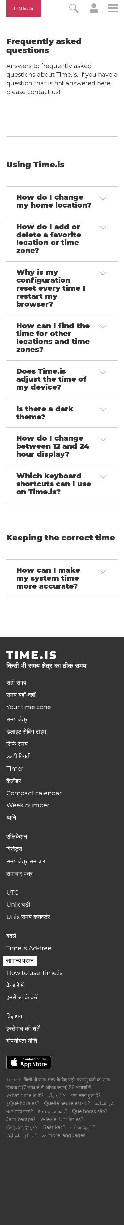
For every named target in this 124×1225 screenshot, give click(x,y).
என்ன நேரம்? (82, 1127)
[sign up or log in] (94, 11)
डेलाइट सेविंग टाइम (26, 731)
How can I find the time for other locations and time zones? (53, 337)
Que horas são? (89, 1111)
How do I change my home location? (53, 201)
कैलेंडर (13, 781)
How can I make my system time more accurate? (48, 578)
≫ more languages (63, 1135)
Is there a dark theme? (45, 412)
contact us (43, 92)
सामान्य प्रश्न (20, 960)
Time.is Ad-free (28, 948)
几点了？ (57, 1095)
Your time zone (28, 707)
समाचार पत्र (19, 873)
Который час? (52, 1111)
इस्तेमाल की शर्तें (23, 1028)
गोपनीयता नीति (21, 1041)
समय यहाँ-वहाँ (20, 695)
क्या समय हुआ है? (86, 1095)
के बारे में (15, 985)
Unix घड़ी (18, 904)
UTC (12, 892)
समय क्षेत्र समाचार (25, 861)
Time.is (23, 8)
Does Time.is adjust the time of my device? (51, 379)
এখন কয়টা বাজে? (19, 1111)
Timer (14, 768)
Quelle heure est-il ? (67, 1103)
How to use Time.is (34, 973)
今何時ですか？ (22, 1127)
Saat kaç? (54, 1127)
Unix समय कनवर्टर (28, 917)
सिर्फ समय (17, 744)
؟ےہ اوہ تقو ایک (21, 1135)
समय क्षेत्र (17, 719)
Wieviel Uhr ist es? (61, 1119)
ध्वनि (11, 817)
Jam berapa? (21, 1119)
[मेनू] (113, 9)
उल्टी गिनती (18, 756)
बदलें (11, 936)
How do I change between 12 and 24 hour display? (52, 446)
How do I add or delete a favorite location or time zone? (48, 238)
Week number (27, 805)
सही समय (16, 682)
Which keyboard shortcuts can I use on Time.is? (53, 483)
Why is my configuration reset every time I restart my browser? (50, 288)
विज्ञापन (14, 1016)
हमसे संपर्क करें (22, 997)
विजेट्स (14, 849)
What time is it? (25, 1095)
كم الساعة (104, 1103)
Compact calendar (34, 793)
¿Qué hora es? (22, 1103)
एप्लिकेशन (16, 836)
